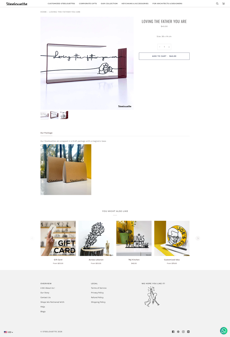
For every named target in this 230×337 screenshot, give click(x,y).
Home (43, 12)
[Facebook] (173, 331)
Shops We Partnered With (52, 302)
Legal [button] (94, 284)
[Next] (197, 238)
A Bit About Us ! (47, 288)
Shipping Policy (98, 302)
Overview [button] (46, 284)
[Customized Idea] (172, 238)
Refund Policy (97, 297)
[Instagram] (183, 331)
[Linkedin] (188, 331)
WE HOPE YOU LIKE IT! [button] (153, 284)
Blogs (43, 311)
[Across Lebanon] (96, 238)
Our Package (46, 133)
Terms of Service (98, 288)
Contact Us (45, 297)
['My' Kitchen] (134, 238)
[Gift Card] (58, 238)
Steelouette (50, 332)
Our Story (44, 292)
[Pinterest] (178, 331)
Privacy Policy (97, 292)
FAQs (42, 307)
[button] (61, 3)
